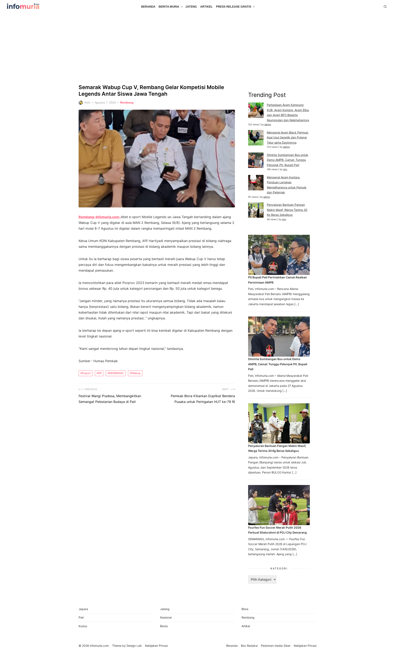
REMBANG (116, 373)
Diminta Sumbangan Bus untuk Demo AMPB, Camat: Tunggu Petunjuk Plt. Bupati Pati (287, 160)
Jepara (83, 609)
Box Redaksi (249, 645)
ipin (285, 169)
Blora (245, 609)
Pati (81, 617)
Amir (87, 102)
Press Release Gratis (233, 6)
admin (267, 124)
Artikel (206, 6)
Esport (86, 373)
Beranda (148, 6)
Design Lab (134, 645)
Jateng (191, 6)
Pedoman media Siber (275, 645)
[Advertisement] (197, 48)
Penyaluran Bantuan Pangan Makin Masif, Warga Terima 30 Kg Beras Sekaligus (287, 209)
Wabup (136, 373)
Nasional (166, 617)
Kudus (83, 626)
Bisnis (164, 626)
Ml (99, 373)
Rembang (127, 102)
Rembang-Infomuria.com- (100, 217)
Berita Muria (169, 6)
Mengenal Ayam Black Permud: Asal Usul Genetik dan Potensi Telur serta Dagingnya (288, 137)
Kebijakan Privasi (305, 645)
